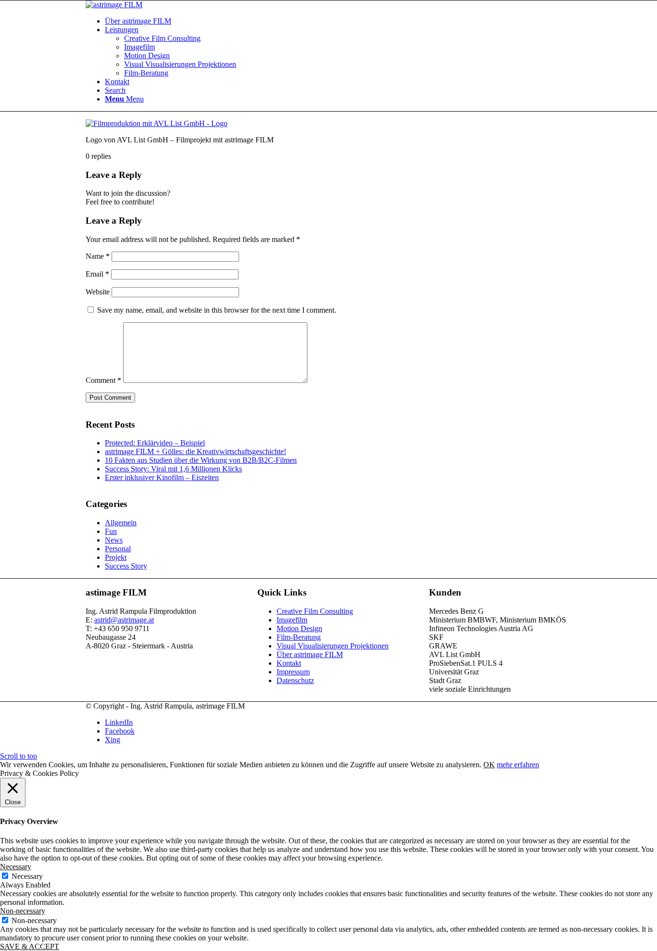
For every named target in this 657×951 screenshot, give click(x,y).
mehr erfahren (518, 765)
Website (98, 292)
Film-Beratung (299, 637)
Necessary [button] (15, 866)
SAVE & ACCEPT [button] (29, 946)
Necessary (27, 876)
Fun (111, 531)
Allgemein (121, 523)
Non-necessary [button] (22, 911)
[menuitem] (338, 21)
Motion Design (299, 628)
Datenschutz (295, 680)
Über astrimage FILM (310, 654)
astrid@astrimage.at (124, 620)
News (114, 540)
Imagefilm (292, 620)
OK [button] (489, 765)
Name (98, 256)
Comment (103, 380)
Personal (118, 549)
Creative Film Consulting (315, 611)
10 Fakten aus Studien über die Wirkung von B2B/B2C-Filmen (201, 460)
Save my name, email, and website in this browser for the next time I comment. (216, 310)
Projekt (115, 557)
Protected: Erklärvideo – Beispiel (155, 443)
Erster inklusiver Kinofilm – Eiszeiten (162, 477)
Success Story (126, 566)
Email (97, 274)
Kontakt (289, 663)
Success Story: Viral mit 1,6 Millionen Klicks (173, 469)
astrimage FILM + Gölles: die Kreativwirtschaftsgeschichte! (195, 451)
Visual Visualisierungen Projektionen (333, 646)
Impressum (293, 672)
